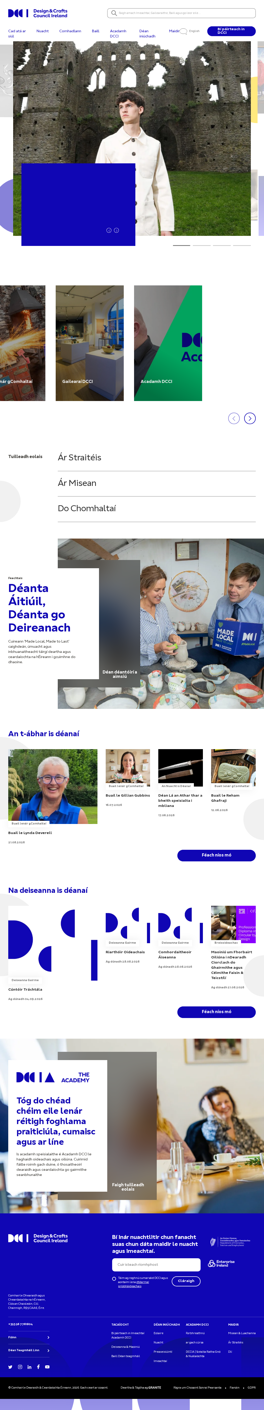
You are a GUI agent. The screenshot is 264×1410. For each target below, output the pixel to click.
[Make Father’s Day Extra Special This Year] (180, 783)
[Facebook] (38, 1366)
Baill (95, 31)
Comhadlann (70, 31)
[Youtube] (47, 1366)
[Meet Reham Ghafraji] (233, 781)
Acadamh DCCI (118, 33)
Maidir (174, 31)
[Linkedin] (29, 1366)
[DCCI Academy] (168, 343)
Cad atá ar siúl (17, 33)
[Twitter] (10, 1366)
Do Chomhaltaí (87, 509)
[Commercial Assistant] (52, 954)
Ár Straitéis (79, 458)
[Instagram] (20, 1366)
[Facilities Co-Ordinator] (180, 937)
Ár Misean (77, 483)
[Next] (116, 230)
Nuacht (43, 31)
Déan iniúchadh (147, 33)
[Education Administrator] (128, 935)
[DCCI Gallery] (90, 343)
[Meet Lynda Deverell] (52, 797)
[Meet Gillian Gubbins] (128, 778)
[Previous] (108, 230)
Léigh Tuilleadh (63, 230)
